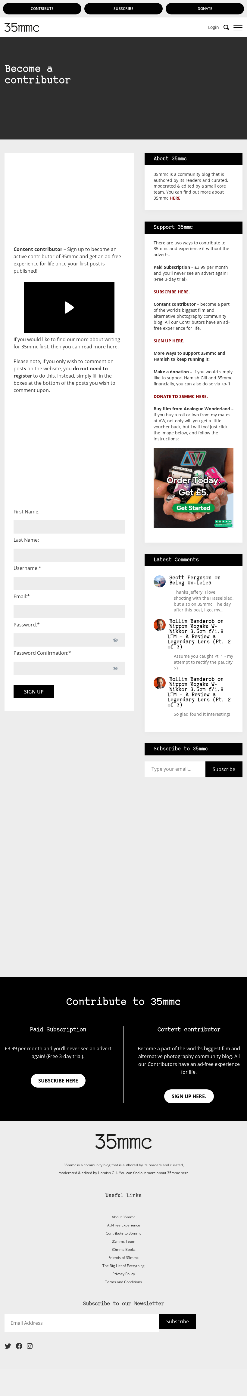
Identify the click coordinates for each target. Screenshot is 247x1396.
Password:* (27, 624)
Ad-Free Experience (123, 1225)
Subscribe (123, 8)
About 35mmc (123, 1217)
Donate (205, 8)
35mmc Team (123, 1241)
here (112, 346)
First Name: (26, 511)
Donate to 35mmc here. (181, 396)
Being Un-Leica (190, 583)
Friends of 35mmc (123, 1257)
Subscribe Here (123, 109)
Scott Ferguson (190, 577)
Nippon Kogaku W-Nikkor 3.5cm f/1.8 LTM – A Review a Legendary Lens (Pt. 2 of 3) (199, 637)
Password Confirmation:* (42, 653)
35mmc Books (124, 1249)
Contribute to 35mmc (123, 1233)
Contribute (42, 8)
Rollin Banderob (191, 621)
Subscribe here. (172, 292)
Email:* (22, 596)
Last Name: (26, 540)
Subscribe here (58, 1080)
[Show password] (115, 640)
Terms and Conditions (123, 1281)
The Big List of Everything (123, 1265)
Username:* (27, 568)
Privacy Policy (123, 1273)
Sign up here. (169, 341)
